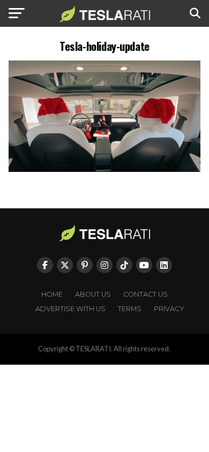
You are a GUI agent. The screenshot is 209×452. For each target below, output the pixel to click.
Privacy (169, 309)
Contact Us (145, 294)
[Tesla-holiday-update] (104, 169)
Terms (129, 309)
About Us (93, 294)
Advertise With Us (70, 309)
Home (52, 294)
